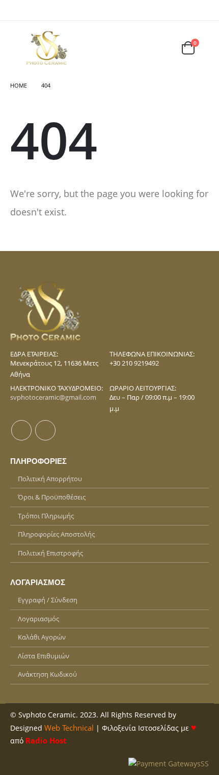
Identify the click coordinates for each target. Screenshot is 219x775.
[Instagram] (203, 10)
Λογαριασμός (38, 618)
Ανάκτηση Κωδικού (47, 674)
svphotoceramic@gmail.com (53, 397)
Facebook (21, 430)
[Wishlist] (164, 48)
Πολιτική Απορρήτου (50, 478)
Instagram (45, 430)
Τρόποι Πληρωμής (46, 515)
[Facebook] (189, 10)
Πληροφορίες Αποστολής (56, 534)
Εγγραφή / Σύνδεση (47, 599)
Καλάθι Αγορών (42, 637)
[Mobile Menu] (17, 48)
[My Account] (139, 48)
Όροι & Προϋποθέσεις (52, 497)
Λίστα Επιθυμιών (43, 655)
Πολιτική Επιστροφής (50, 553)
